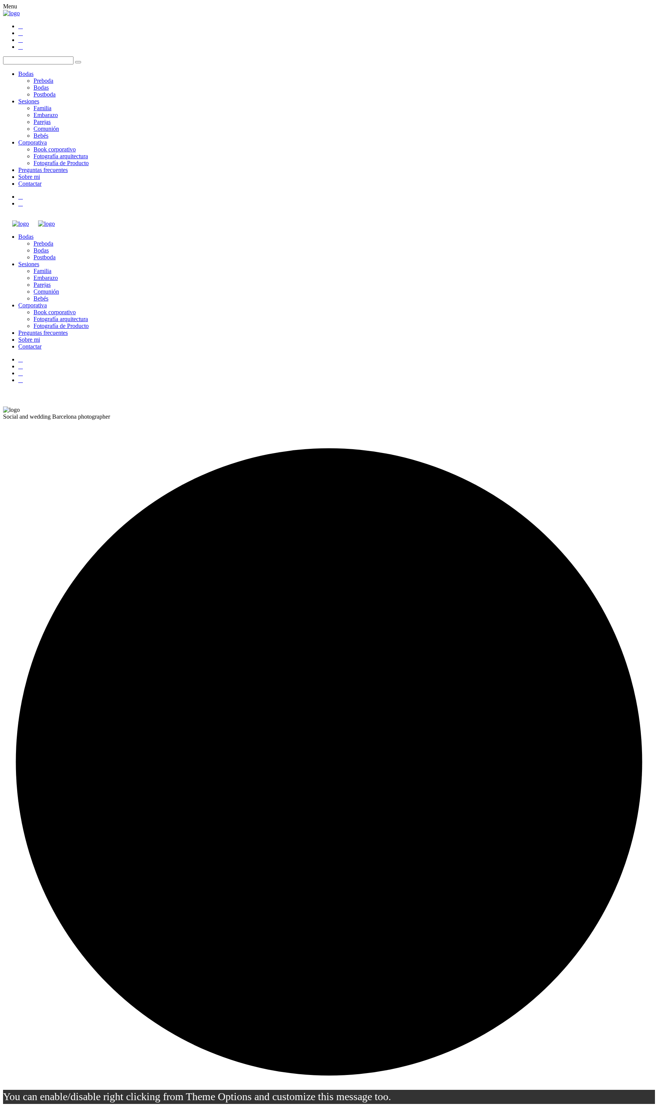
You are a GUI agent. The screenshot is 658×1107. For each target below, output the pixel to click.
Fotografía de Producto (61, 163)
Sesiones (28, 101)
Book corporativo (55, 149)
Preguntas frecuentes (43, 170)
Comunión (46, 128)
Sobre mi (29, 177)
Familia (42, 108)
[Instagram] (20, 40)
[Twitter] (20, 33)
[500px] (20, 46)
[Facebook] (20, 26)
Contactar (30, 183)
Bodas (26, 74)
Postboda (45, 94)
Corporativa (32, 142)
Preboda (43, 80)
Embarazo (46, 115)
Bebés (41, 135)
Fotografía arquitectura (61, 156)
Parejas (42, 122)
